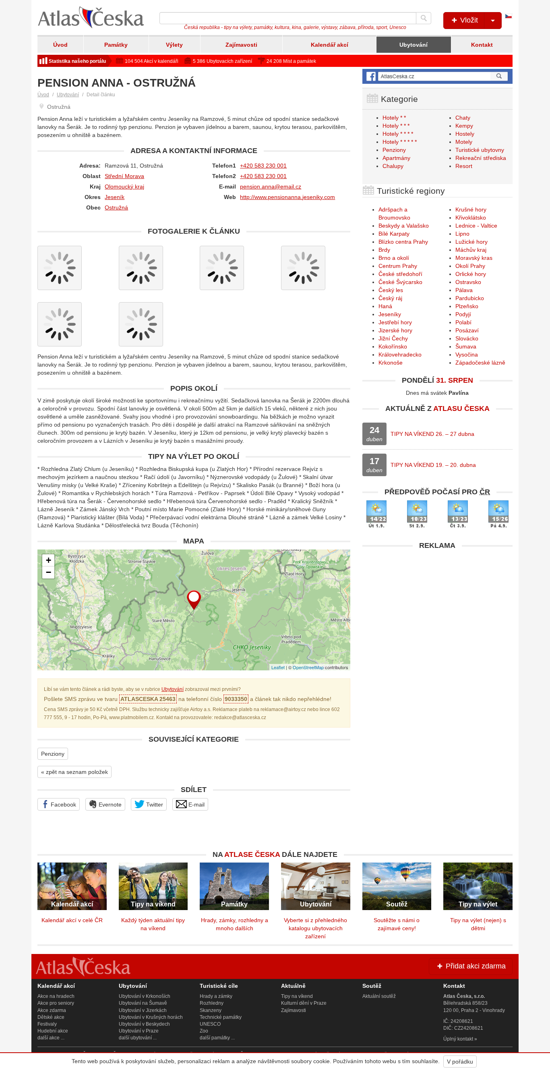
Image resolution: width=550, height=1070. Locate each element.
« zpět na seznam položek (74, 772)
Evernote (109, 804)
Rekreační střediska (480, 158)
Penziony (52, 754)
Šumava (465, 346)
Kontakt (482, 44)
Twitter (154, 804)
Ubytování (413, 44)
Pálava (464, 290)
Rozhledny (211, 1003)
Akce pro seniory (55, 1003)
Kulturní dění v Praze (304, 1003)
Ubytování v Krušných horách (151, 1017)
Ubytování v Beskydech (144, 1024)
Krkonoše (390, 362)
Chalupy (393, 166)
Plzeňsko (466, 306)
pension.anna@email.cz (270, 186)
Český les (390, 290)
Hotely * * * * (398, 134)
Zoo (204, 1031)
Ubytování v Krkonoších (144, 996)
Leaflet (278, 667)
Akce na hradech (55, 996)
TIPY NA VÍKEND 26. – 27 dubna (432, 434)
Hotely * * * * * (400, 142)
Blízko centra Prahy (403, 241)
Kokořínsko (392, 346)
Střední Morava (124, 176)
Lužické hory (471, 241)
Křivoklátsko (470, 217)
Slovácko (466, 338)
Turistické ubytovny (479, 150)
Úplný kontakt (458, 1039)
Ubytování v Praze (139, 1031)
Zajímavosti (241, 44)
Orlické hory (470, 274)
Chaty (462, 117)
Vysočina (466, 354)
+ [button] (48, 560)
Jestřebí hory (395, 322)
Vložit (468, 20)
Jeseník (114, 197)
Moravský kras (473, 258)
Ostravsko (468, 282)
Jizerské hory (395, 330)
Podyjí (463, 314)
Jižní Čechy (393, 338)
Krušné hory (470, 209)
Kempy (464, 125)
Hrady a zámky (216, 996)
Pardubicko (469, 298)
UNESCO (210, 1024)
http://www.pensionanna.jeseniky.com (287, 197)
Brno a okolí (393, 258)
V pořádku (460, 1061)
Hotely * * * (396, 125)
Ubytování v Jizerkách (143, 1010)
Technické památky (221, 1017)
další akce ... (50, 1038)
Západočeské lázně (480, 362)
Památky (116, 44)
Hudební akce (52, 1031)
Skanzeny (210, 1010)
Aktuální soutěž (379, 996)
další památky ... (217, 1038)
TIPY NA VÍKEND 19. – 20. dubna (433, 465)
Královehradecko (400, 354)
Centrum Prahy (397, 266)
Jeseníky (389, 314)
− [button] (48, 572)
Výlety (174, 44)
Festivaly (47, 1024)
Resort (463, 166)
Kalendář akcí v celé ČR (72, 920)
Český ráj (390, 298)
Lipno (462, 233)
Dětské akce (50, 1017)
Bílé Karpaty (393, 233)
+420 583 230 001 (263, 165)
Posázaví (467, 330)
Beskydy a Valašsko (403, 225)
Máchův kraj (470, 250)
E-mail (196, 804)
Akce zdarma (51, 1010)
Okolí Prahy (470, 266)
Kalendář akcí (329, 44)
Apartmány (396, 158)
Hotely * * (394, 117)
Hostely (464, 134)
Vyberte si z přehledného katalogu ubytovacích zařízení (315, 928)
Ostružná (116, 207)
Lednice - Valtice (476, 225)
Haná (385, 306)
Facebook (62, 804)
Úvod (60, 44)
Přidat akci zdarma (475, 966)
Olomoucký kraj (124, 186)
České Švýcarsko (400, 282)
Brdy (384, 250)
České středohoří (400, 274)
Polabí (463, 322)
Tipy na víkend (297, 996)
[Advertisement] (437, 610)
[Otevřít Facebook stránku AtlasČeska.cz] (437, 76)
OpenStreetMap (308, 667)
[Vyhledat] (423, 18)
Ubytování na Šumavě (143, 1003)
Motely (463, 142)
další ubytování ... (138, 1038)
